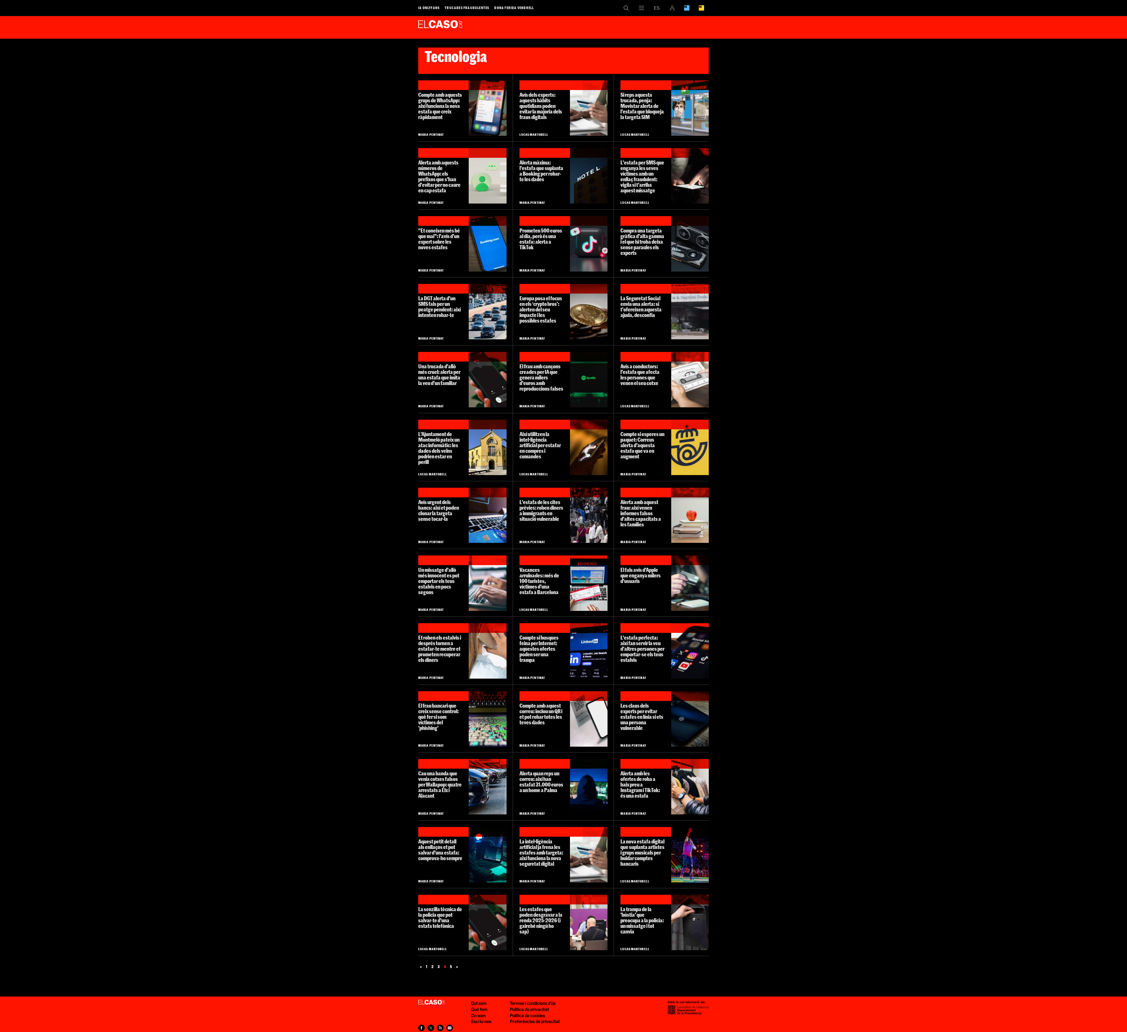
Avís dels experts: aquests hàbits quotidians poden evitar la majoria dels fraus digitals (540, 105)
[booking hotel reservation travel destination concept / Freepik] (589, 583)
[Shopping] (690, 786)
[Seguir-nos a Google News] (449, 1028)
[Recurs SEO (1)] (589, 786)
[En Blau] (686, 8)
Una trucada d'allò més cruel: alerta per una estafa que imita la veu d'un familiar (439, 374)
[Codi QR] (589, 719)
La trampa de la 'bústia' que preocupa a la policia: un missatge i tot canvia (642, 920)
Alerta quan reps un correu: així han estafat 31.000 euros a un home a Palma (541, 781)
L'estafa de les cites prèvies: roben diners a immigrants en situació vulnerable (541, 510)
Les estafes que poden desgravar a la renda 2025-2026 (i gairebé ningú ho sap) (540, 920)
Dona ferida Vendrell (514, 8)
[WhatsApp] (487, 176)
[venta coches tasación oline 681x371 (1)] (690, 379)
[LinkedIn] (589, 651)
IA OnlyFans (429, 8)
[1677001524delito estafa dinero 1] (487, 515)
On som (478, 1015)
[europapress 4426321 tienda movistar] (690, 108)
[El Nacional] (701, 8)
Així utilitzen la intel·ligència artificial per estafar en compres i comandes (540, 445)
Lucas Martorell (534, 134)
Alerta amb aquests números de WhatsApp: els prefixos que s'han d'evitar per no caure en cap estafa (439, 176)
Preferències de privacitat (535, 1021)
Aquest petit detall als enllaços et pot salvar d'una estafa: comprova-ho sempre (440, 849)
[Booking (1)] (487, 244)
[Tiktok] (589, 244)
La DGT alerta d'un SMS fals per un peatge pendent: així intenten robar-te (439, 306)
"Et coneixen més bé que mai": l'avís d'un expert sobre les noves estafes (439, 238)
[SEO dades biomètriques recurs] (690, 719)
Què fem (479, 1009)
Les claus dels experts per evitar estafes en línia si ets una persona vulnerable (641, 716)
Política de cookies (527, 1015)
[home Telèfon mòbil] (690, 176)
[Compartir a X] (431, 1028)
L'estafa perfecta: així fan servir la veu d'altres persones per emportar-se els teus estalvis (642, 648)
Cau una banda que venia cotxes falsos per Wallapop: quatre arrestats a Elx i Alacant (440, 784)
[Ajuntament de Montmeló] (487, 447)
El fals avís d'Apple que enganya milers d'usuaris (640, 575)
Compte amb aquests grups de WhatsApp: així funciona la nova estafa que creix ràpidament (440, 105)
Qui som (479, 1003)
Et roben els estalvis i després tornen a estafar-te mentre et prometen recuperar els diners (439, 648)
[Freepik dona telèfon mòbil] (589, 447)
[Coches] (487, 786)
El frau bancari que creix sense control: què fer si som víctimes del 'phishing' (438, 716)
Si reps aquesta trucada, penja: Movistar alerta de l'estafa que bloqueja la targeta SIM (642, 105)
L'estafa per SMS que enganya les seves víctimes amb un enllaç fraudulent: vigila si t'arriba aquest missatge (642, 176)
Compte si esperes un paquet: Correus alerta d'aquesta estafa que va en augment (642, 445)
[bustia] (690, 922)
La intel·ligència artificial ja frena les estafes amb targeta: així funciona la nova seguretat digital (541, 852)
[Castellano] (657, 8)
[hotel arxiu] (589, 176)
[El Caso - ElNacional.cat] (431, 1002)
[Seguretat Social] (690, 311)
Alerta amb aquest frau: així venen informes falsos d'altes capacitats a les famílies (640, 513)
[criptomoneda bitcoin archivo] (589, 311)
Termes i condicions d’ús (533, 1003)
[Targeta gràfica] (690, 244)
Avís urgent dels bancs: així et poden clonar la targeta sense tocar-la (438, 510)
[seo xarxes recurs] (690, 651)
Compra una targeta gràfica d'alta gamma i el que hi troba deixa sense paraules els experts (642, 241)
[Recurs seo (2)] (690, 515)
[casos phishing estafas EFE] (487, 719)
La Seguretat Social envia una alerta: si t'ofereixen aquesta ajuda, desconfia (641, 306)
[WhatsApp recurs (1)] (487, 108)
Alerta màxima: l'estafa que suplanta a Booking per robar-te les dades (541, 170)
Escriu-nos (481, 1021)
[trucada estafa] (487, 651)
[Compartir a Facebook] (421, 1028)
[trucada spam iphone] (487, 379)
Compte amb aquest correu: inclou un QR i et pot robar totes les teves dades (540, 714)
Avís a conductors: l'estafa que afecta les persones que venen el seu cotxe (639, 374)
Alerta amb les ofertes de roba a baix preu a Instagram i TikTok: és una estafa (640, 784)
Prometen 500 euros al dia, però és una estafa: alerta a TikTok (540, 238)
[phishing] (487, 854)
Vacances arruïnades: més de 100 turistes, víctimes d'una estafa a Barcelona (539, 581)
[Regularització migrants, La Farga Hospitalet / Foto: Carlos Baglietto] (589, 515)
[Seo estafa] (487, 583)
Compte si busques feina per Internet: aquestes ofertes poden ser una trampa (539, 648)
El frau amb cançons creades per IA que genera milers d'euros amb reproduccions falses (541, 377)
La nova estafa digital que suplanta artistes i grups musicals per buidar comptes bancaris (642, 852)
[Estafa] (690, 583)
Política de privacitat (529, 1009)
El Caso (440, 26)
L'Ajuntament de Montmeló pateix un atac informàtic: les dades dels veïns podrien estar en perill (439, 448)
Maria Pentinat (431, 134)
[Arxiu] (487, 311)
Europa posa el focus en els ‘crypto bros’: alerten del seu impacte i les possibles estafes (540, 309)
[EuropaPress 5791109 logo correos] (690, 447)
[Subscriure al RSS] (440, 1028)
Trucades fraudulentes (467, 8)
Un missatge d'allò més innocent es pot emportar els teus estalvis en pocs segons (438, 581)
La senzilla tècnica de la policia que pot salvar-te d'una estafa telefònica (440, 917)
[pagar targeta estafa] (589, 108)
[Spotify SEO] (589, 379)
